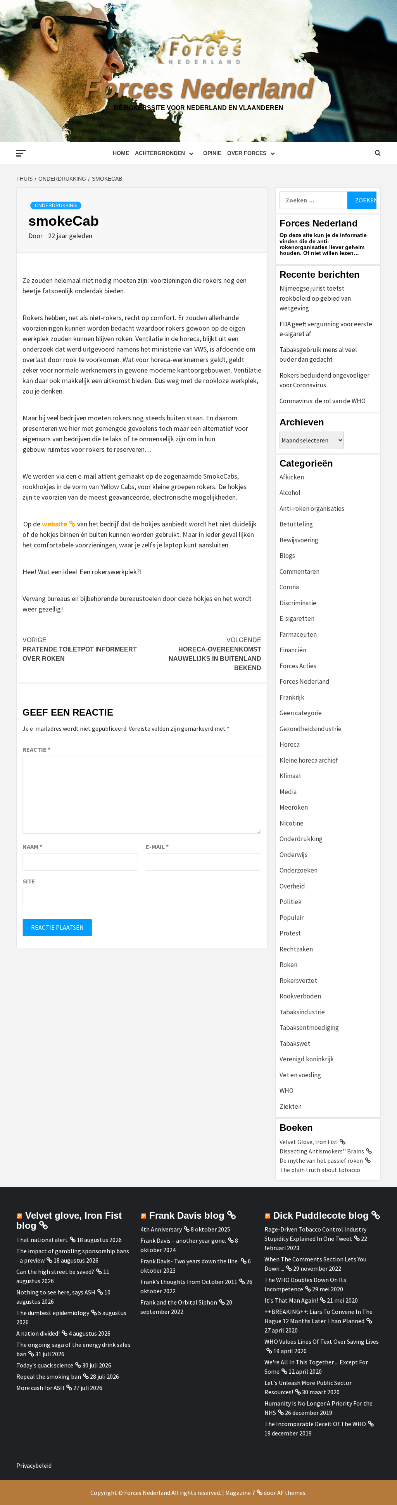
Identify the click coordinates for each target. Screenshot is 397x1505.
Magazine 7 (240, 1492)
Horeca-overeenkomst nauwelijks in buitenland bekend (215, 654)
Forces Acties (298, 666)
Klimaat (290, 776)
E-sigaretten (297, 618)
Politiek (291, 901)
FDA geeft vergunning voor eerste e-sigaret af (326, 329)
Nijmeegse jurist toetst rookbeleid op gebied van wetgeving (315, 298)
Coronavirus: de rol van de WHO (323, 401)
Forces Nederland (198, 88)
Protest (290, 933)
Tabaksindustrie (302, 1012)
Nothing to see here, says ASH (55, 1292)
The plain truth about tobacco (320, 1170)
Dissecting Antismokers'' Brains (322, 1151)
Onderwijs (293, 854)
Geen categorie (301, 713)
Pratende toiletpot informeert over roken (79, 649)
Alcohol (290, 492)
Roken (288, 964)
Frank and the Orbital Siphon (178, 1302)
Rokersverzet (298, 980)
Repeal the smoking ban (48, 1376)
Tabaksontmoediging (309, 1027)
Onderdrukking (56, 205)
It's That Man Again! (291, 1300)
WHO (286, 1090)
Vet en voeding (300, 1075)
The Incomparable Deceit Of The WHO (315, 1424)
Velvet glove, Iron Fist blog (69, 1220)
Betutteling (296, 524)
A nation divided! (38, 1333)
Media (288, 791)
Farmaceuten (298, 634)
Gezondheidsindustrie (311, 729)
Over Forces (246, 153)
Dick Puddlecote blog (321, 1215)
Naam (32, 846)
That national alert (42, 1240)
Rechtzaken (296, 949)
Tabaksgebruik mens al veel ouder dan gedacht (318, 354)
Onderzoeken (299, 870)
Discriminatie (298, 603)
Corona (289, 587)
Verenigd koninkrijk (307, 1059)
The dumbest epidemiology (52, 1313)
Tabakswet (295, 1043)
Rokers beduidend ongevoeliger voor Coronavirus (324, 380)
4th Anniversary (161, 1229)
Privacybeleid (34, 1465)
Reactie (36, 749)
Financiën (293, 650)
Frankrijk (292, 697)
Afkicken (292, 477)
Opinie (212, 153)
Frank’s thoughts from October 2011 (188, 1282)
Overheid (292, 886)
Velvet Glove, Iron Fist (309, 1142)
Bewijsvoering (299, 540)
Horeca (290, 744)
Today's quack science (44, 1365)
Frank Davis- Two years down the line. (189, 1261)
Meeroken (294, 807)
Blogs (287, 555)
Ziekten (291, 1106)
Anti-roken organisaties (312, 508)
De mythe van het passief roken (321, 1160)
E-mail (157, 846)
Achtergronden (160, 153)
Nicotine (292, 823)
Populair (292, 917)
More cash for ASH (40, 1388)
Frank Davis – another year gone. (183, 1240)
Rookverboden (300, 996)
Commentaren (299, 571)
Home (121, 153)
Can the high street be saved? (55, 1271)
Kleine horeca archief (309, 760)
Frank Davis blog (186, 1215)
